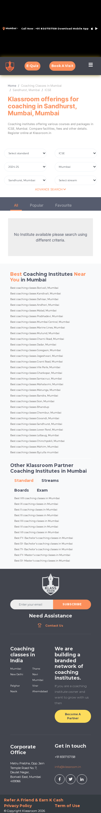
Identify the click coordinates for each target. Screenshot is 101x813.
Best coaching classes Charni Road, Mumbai (37, 338)
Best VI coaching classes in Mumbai (36, 526)
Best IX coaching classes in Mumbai (36, 503)
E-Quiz (32, 66)
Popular (36, 205)
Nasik (13, 691)
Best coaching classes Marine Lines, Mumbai (37, 327)
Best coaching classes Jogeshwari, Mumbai (36, 355)
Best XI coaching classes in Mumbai (36, 515)
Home (12, 86)
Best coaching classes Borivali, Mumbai (34, 287)
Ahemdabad (40, 691)
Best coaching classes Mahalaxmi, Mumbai (36, 384)
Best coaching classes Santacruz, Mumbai (36, 378)
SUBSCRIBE (72, 604)
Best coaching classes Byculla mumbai (34, 452)
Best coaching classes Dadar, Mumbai (33, 344)
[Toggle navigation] (90, 66)
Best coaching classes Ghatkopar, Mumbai (36, 372)
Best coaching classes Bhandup (29, 406)
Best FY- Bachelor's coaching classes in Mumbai (43, 537)
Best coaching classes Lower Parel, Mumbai (36, 429)
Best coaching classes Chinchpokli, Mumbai (37, 440)
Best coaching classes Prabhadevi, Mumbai (36, 316)
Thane (36, 668)
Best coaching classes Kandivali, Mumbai (35, 293)
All (16, 205)
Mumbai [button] (10, 28)
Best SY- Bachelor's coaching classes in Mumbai (43, 543)
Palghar (15, 685)
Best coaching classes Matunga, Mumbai (35, 389)
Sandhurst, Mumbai (26, 90)
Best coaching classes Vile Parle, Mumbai (35, 367)
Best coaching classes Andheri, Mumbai (34, 304)
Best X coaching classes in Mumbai (35, 509)
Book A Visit (62, 66)
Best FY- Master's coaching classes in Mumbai (42, 554)
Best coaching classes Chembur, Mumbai (35, 412)
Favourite (63, 205)
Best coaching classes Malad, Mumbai (33, 310)
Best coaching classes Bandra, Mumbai (34, 395)
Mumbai (15, 668)
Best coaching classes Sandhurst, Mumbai (36, 423)
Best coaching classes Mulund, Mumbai (35, 333)
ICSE (48, 90)
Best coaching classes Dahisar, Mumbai (34, 299)
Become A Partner (73, 716)
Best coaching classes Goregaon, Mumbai (35, 350)
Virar (35, 685)
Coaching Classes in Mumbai (41, 86)
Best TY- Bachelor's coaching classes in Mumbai (43, 549)
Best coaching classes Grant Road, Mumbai (36, 361)
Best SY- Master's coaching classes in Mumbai (42, 560)
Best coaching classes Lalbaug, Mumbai (34, 435)
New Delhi (16, 674)
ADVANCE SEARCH (49, 189)
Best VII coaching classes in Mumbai (36, 532)
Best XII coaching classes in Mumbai (36, 520)
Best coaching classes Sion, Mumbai (32, 401)
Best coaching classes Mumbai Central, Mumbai (40, 321)
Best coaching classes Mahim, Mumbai (34, 446)
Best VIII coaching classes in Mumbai (37, 498)
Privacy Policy (18, 805)
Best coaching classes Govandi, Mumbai (34, 418)
